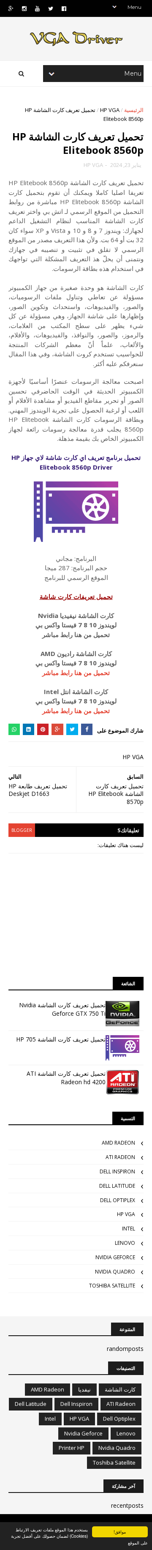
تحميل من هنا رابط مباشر (76, 672)
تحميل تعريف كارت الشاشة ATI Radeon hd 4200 (66, 1077)
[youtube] (37, 8)
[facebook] (64, 8)
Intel (128, 1228)
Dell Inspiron (117, 1171)
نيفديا (84, 1389)
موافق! (120, 1531)
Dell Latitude (117, 1185)
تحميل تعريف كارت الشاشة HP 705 (61, 1039)
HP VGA (109, 110)
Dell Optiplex (117, 1200)
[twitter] (50, 8)
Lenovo (125, 1243)
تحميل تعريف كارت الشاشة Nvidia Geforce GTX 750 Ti (62, 1009)
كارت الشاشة (120, 1389)
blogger (21, 830)
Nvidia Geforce (115, 1257)
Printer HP (71, 1448)
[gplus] (11, 8)
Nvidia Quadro (115, 1271)
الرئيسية (134, 110)
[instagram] (24, 8)
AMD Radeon (118, 1142)
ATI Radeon (120, 1157)
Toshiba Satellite (112, 1285)
